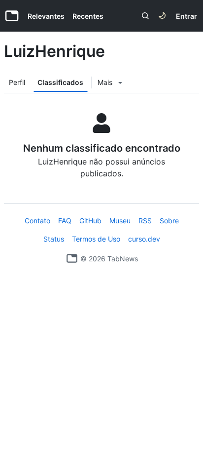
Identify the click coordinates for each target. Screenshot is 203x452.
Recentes (87, 16)
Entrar (186, 16)
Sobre (169, 220)
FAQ (64, 220)
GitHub (90, 220)
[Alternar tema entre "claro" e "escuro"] (162, 16)
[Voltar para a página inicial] (72, 258)
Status (53, 239)
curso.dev (144, 239)
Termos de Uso (96, 239)
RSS (145, 220)
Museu (120, 220)
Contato (37, 220)
